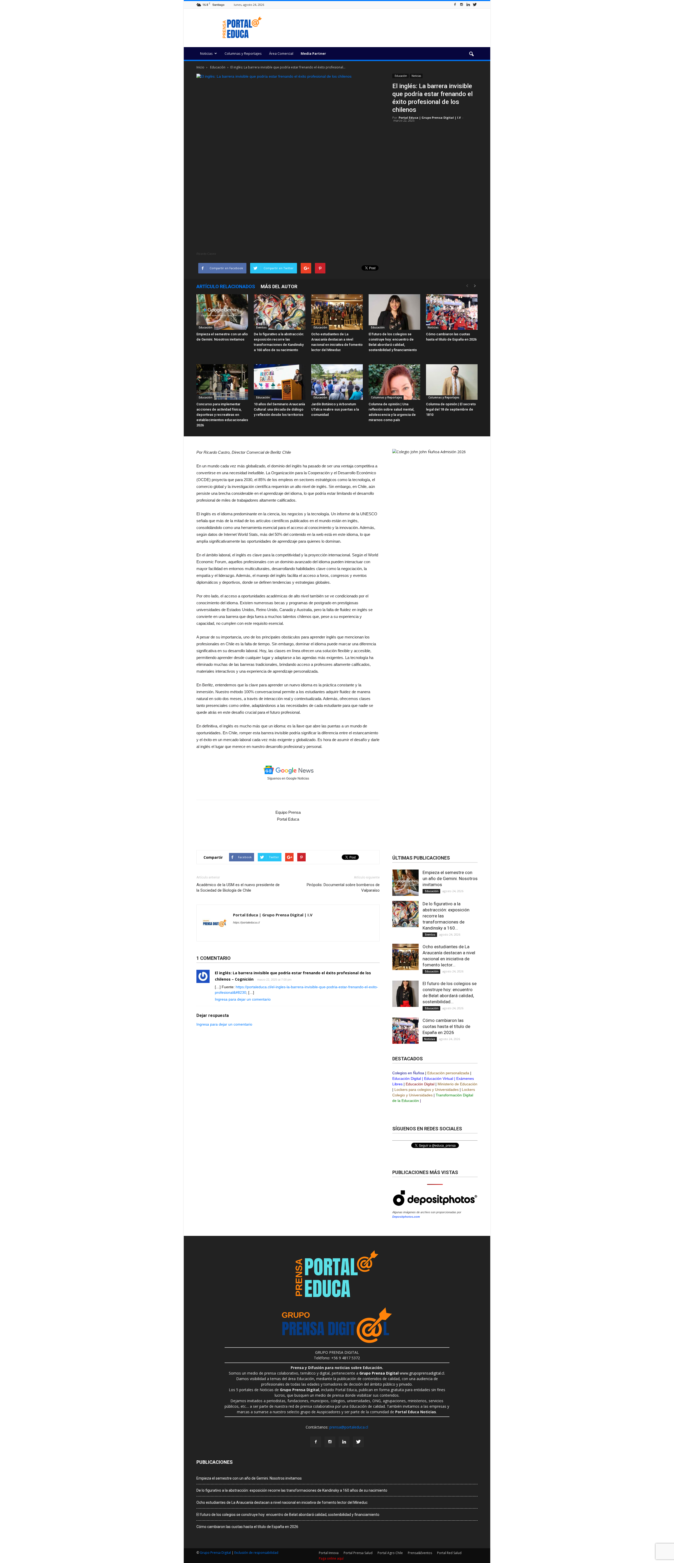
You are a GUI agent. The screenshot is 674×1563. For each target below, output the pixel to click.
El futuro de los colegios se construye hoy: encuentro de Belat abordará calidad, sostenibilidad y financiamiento (287, 1514)
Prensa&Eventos (420, 1553)
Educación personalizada (448, 1073)
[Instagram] (461, 4)
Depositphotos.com (406, 1216)
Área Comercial (281, 53)
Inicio (200, 67)
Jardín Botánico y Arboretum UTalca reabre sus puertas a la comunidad (335, 409)
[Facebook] (455, 4)
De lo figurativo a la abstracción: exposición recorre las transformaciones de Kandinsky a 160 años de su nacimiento (291, 1490)
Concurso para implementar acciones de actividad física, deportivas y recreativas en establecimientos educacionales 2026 (222, 414)
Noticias (206, 53)
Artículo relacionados (225, 286)
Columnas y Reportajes (243, 53)
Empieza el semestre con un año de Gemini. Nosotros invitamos (450, 878)
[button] (471, 54)
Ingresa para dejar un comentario (243, 999)
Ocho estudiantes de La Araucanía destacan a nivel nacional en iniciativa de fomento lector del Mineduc (282, 1502)
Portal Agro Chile (390, 1553)
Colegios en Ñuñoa (408, 1073)
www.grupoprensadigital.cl (401, 1373)
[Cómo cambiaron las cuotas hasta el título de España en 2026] (452, 312)
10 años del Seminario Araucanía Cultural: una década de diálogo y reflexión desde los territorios (279, 409)
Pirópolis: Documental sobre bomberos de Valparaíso (343, 887)
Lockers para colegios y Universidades (426, 1089)
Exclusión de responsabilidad (256, 1552)
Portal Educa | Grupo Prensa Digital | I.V (430, 117)
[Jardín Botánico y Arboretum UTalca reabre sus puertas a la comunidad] (337, 382)
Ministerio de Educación (457, 1084)
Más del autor (279, 286)
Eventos (261, 327)
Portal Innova (329, 1553)
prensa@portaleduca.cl (348, 1427)
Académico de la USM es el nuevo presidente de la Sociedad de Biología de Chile (238, 887)
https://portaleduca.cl (246, 922)
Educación (400, 76)
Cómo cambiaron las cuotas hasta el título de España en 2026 (446, 1026)
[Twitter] (475, 4)
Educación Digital (406, 1078)
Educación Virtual (438, 1078)
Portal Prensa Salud (358, 1553)
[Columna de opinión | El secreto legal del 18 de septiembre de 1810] (452, 382)
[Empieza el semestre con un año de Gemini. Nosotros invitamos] (222, 312)
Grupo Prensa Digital (215, 1552)
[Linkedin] (468, 4)
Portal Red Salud (449, 1553)
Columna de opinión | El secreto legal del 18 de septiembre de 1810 (451, 409)
